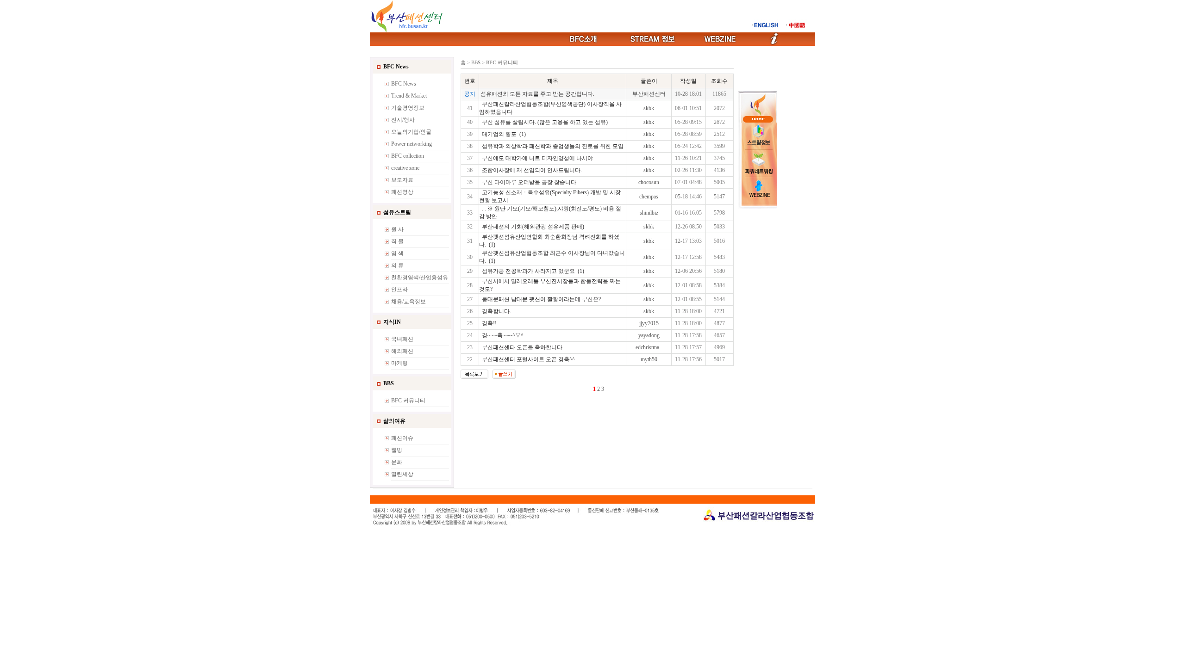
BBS (475, 62)
